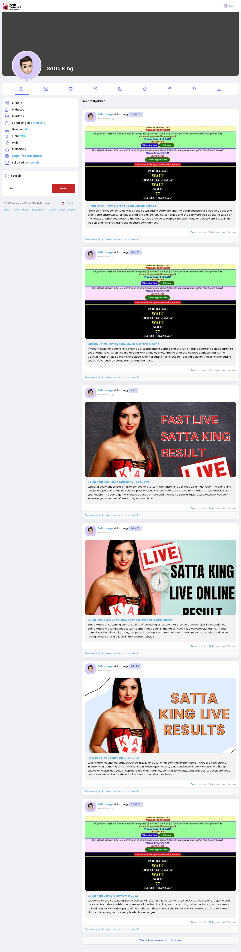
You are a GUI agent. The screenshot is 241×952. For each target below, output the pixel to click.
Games (135, 252)
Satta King (60, 68)
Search (63, 188)
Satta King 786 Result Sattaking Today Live (119, 482)
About (7, 209)
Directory (71, 209)
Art (133, 390)
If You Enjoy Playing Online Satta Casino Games (122, 206)
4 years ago (104, 118)
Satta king (38, 123)
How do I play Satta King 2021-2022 (113, 758)
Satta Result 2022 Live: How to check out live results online (130, 620)
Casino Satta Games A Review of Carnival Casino (123, 344)
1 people (34, 162)
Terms (16, 209)
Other (135, 666)
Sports (136, 114)
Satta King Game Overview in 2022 (113, 896)
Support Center (57, 209)
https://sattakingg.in (27, 156)
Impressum (38, 209)
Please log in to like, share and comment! (112, 239)
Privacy (25, 209)
